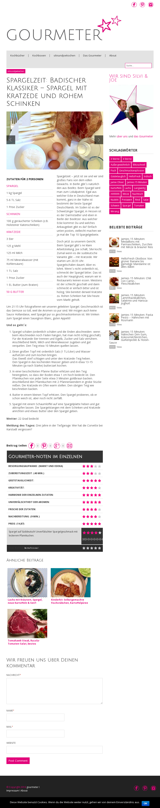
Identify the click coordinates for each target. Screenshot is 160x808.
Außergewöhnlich (120, 164)
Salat (145, 199)
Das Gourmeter (92, 55)
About (112, 55)
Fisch (113, 170)
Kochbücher (17, 55)
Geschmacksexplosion (131, 170)
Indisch (148, 176)
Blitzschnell (139, 164)
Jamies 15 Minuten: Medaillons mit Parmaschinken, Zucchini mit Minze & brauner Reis (137, 243)
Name (10, 710)
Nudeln (115, 199)
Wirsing (115, 211)
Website (11, 743)
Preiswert (127, 199)
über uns (122, 136)
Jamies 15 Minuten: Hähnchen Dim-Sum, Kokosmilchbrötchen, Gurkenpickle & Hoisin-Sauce (129, 337)
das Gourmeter (143, 136)
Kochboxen (39, 55)
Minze (126, 194)
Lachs (128, 188)
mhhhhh (115, 194)
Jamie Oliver (117, 182)
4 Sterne (127, 159)
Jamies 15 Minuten (137, 182)
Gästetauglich (118, 176)
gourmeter (32, 787)
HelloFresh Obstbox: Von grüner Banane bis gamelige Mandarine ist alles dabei (136, 262)
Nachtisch (137, 194)
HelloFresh (135, 176)
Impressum (12, 790)
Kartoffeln (116, 188)
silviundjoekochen (64, 55)
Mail (9, 726)
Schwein (115, 205)
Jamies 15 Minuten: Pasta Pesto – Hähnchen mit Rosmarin (137, 317)
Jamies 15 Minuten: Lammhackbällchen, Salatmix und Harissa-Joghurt (134, 299)
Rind (137, 199)
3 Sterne (115, 159)
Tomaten (139, 205)
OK (145, 803)
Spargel (127, 205)
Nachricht (13, 675)
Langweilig (140, 188)
